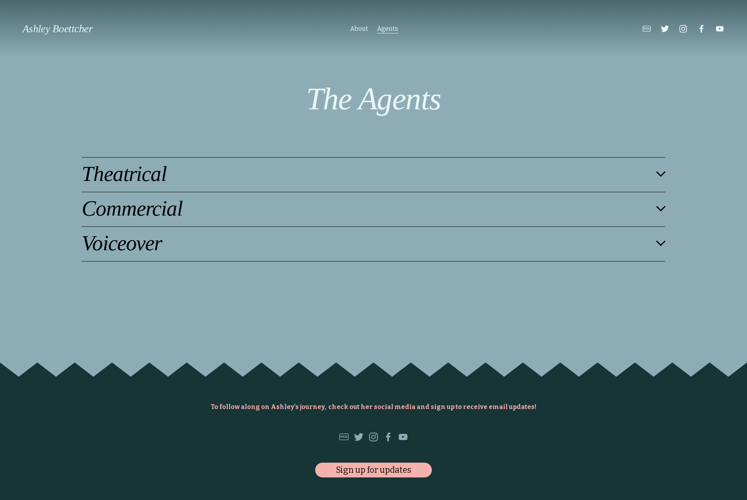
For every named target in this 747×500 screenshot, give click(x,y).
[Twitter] (665, 28)
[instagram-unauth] (683, 28)
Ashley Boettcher (58, 29)
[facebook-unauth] (701, 28)
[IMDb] (646, 28)
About (359, 28)
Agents (387, 28)
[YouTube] (719, 28)
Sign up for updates (373, 470)
